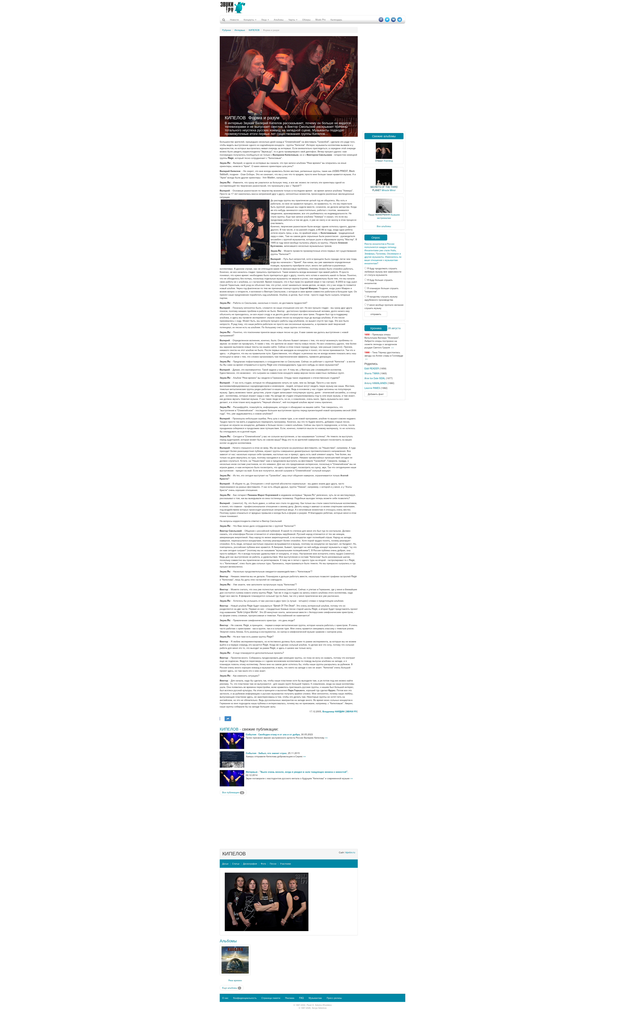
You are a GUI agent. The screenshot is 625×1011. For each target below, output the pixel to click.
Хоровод (388, 160)
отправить (375, 314)
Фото (263, 863)
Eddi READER (371, 368)
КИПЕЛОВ (254, 30)
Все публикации (232, 792)
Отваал (379, 160)
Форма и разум (263, 117)
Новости (234, 19)
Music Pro (320, 19)
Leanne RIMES (372, 388)
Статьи (235, 863)
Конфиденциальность (245, 997)
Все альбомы (384, 226)
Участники (285, 863)
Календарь (336, 19)
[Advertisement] (312, 7)
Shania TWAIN (371, 373)
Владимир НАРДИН (333, 711)
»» (326, 737)
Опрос (375, 237)
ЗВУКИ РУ (351, 711)
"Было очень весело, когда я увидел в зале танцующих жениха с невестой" (303, 771)
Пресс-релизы (334, 997)
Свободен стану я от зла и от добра (279, 734)
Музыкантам (315, 997)
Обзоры (306, 19)
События (251, 734)
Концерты (249, 19)
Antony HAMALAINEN (375, 383)
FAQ (301, 997)
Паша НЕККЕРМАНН (379, 214)
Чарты (292, 19)
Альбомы (279, 19)
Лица (264, 19)
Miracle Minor (389, 190)
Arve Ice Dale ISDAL (374, 378)
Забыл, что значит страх (272, 753)
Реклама (289, 997)
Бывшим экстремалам (388, 216)
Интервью (240, 30)
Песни (273, 863)
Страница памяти (270, 997)
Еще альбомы (231, 988)
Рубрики (226, 30)
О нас (225, 997)
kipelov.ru (350, 852)
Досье (225, 863)
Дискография (250, 863)
